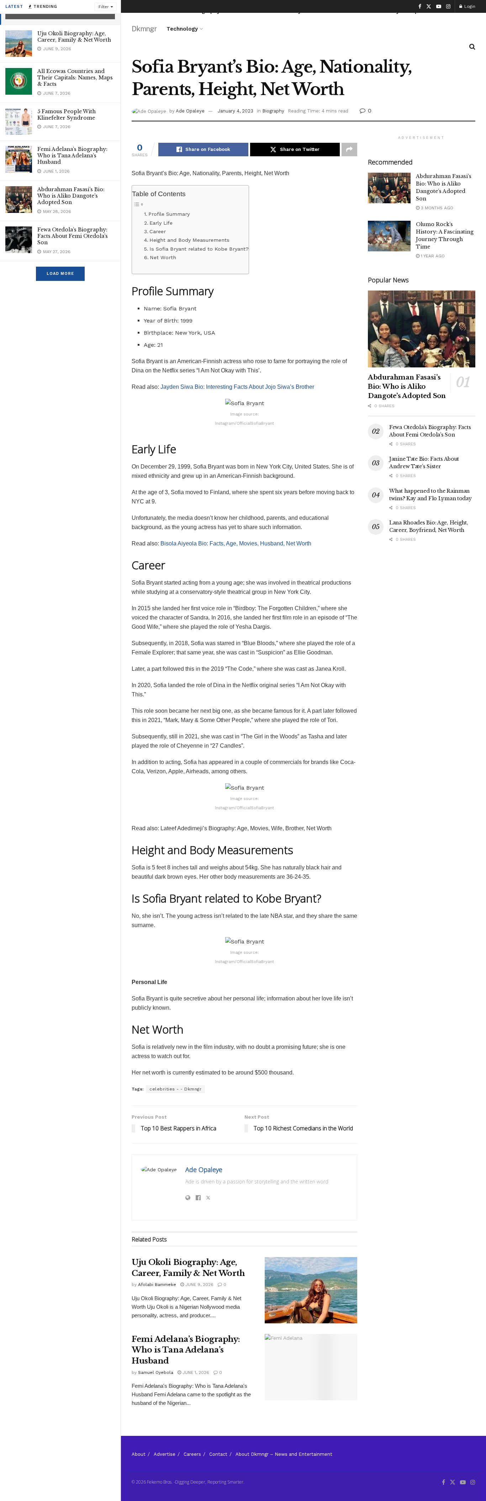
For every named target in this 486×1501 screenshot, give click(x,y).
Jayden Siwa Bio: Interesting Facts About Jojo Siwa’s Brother (237, 387)
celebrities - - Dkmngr (175, 1089)
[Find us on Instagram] (448, 6)
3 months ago (436, 207)
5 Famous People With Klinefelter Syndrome (66, 114)
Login (469, 6)
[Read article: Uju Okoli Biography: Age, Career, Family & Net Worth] (311, 1290)
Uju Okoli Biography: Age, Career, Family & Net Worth (74, 36)
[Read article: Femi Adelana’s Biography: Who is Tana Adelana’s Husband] (311, 1367)
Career (157, 232)
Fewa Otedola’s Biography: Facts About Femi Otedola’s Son (72, 236)
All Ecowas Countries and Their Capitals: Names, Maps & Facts (75, 77)
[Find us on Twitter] (428, 6)
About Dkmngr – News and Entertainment (284, 1454)
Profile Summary (169, 214)
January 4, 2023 (235, 111)
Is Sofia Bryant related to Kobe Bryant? (199, 249)
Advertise (164, 1454)
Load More (60, 273)
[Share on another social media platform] (349, 149)
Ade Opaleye (190, 111)
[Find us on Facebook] (419, 6)
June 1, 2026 (195, 1372)
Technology (182, 29)
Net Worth (163, 258)
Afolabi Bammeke (157, 1284)
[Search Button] (472, 47)
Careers (192, 1454)
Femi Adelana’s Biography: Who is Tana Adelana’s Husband (72, 155)
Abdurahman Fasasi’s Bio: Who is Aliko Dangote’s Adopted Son (71, 195)
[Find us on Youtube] (438, 6)
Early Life (161, 223)
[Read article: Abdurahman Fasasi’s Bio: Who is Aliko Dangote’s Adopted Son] (389, 188)
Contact (218, 1454)
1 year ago (432, 255)
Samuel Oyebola (155, 1372)
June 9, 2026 (198, 1284)
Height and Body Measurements (189, 240)
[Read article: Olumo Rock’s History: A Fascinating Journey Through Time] (389, 236)
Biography (273, 111)
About (139, 1454)
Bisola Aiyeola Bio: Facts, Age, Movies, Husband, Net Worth (235, 543)
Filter (104, 7)
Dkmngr (144, 29)
